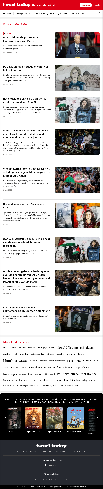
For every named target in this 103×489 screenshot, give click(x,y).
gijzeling (7, 353)
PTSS (14, 380)
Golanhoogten (21, 354)
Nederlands (53, 479)
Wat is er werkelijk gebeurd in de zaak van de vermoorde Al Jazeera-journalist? (26, 242)
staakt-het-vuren (45, 380)
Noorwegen (10, 374)
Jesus (12, 367)
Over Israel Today (24, 451)
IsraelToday (92, 360)
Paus (30, 373)
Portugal (6, 380)
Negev (85, 367)
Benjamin (13, 347)
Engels (38, 479)
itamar (5, 367)
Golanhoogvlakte (38, 353)
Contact (51, 451)
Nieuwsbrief (61, 451)
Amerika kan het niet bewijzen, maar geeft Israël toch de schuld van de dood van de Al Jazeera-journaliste (25, 134)
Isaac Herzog (75, 360)
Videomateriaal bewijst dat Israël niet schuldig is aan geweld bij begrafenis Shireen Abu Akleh (26, 172)
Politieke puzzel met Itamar (76, 373)
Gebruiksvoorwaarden (76, 487)
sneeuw (32, 380)
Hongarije (70, 354)
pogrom (38, 374)
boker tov (32, 347)
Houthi (81, 353)
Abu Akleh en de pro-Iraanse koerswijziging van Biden (20, 37)
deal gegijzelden (46, 347)
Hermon (50, 354)
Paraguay (22, 374)
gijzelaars (87, 347)
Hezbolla (59, 353)
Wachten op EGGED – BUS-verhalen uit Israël (61, 385)
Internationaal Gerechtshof (52, 360)
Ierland (23, 360)
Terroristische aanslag (75, 380)
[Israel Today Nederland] (17, 5)
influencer (33, 360)
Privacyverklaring (56, 487)
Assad (5, 347)
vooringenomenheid (27, 385)
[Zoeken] (98, 13)
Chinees (63, 479)
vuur (39, 385)
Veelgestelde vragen (76, 451)
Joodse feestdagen (32, 367)
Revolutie (23, 380)
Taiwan (59, 380)
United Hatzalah (10, 385)
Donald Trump (67, 347)
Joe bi (18, 367)
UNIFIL (92, 380)
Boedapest (22, 347)
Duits (45, 479)
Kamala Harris (49, 367)
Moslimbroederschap (68, 367)
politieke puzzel (49, 374)
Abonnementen (40, 451)
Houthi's (10, 360)
